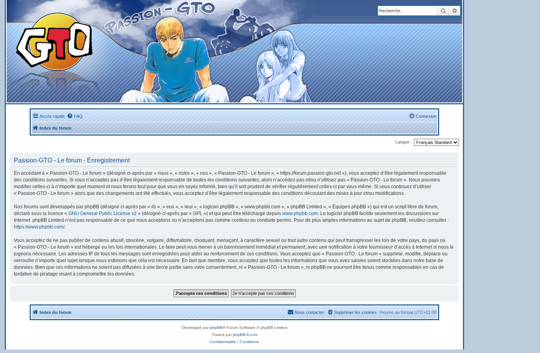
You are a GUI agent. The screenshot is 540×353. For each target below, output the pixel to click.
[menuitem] (75, 116)
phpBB (216, 327)
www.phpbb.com (300, 213)
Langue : (403, 142)
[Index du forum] (155, 51)
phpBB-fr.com (245, 334)
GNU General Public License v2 (102, 213)
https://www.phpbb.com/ (39, 227)
